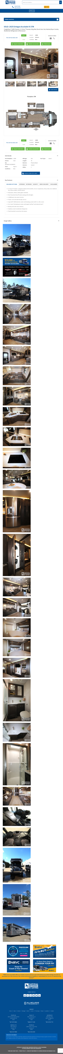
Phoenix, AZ (31, 1025)
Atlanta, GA (13, 1015)
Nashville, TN (13, 1025)
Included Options (11, 184)
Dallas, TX (31, 1015)
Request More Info (18, 44)
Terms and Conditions (13, 1051)
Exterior (29, 184)
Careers (52, 1011)
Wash (28, 1011)
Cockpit (35, 184)
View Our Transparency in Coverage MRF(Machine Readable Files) (41, 1051)
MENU (31, 10)
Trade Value (47, 44)
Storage (23, 1011)
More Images (54, 89)
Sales (14, 1011)
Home (10, 1011)
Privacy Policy (22, 1051)
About (42, 1011)
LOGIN (47, 7)
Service (18, 1011)
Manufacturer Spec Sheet (30, 173)
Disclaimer (54, 184)
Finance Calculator (33, 44)
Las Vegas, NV (49, 1015)
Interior (22, 184)
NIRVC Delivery (44, 184)
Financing (37, 1011)
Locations (47, 1011)
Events (32, 1011)
